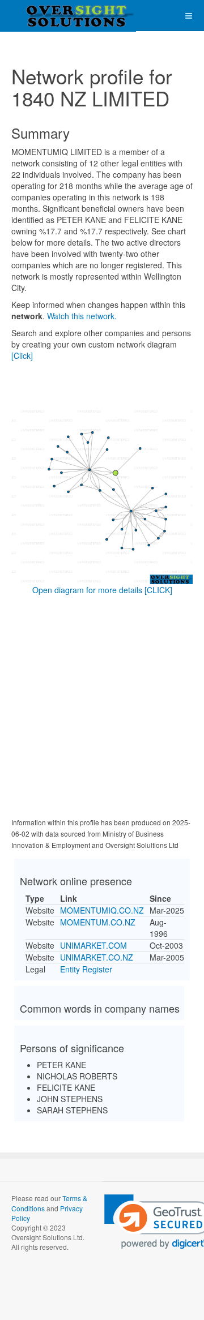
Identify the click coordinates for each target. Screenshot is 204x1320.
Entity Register (86, 969)
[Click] (22, 355)
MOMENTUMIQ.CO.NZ (102, 910)
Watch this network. (82, 316)
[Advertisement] (102, 709)
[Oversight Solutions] (45, 15)
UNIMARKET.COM (93, 945)
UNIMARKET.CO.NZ (96, 957)
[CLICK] (158, 589)
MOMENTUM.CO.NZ (97, 922)
